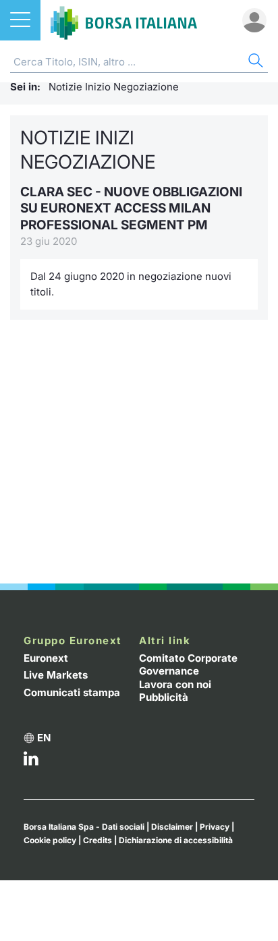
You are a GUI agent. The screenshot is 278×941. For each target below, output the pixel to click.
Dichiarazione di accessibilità (176, 840)
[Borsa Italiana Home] (123, 20)
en (44, 737)
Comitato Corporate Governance (188, 665)
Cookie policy (50, 840)
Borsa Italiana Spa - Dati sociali (84, 827)
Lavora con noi (175, 684)
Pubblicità (163, 697)
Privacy (214, 827)
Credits (97, 840)
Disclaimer (172, 827)
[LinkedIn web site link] (31, 761)
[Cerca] (254, 62)
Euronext (46, 658)
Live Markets (56, 674)
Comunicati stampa (72, 692)
